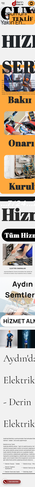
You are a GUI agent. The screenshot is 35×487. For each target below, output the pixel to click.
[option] (17, 16)
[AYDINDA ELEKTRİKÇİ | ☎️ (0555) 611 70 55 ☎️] (17, 3)
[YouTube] (31, 3)
